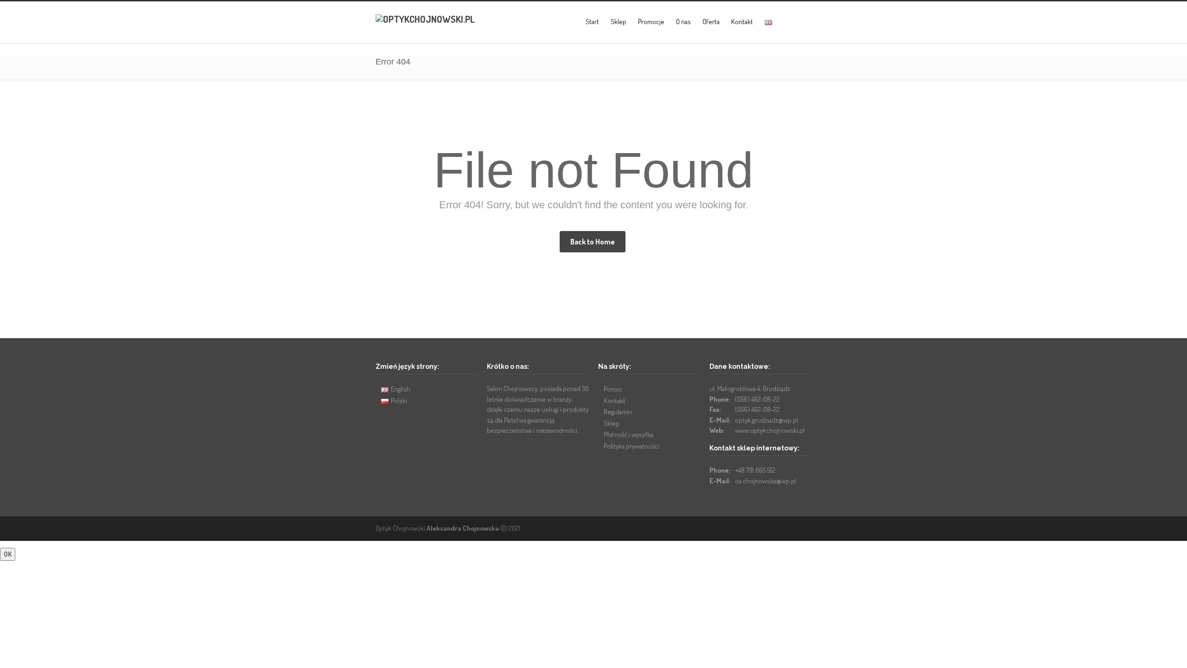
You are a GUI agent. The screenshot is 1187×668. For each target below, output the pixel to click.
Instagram (802, 528)
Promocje (651, 21)
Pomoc (613, 389)
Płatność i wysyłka (628, 434)
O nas (683, 21)
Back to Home (592, 241)
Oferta (711, 21)
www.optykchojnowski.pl (769, 430)
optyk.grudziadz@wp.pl (766, 420)
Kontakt (742, 21)
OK (8, 554)
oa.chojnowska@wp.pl (765, 480)
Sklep (618, 21)
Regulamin (618, 411)
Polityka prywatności (631, 446)
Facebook (783, 528)
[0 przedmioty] (786, 22)
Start (592, 21)
